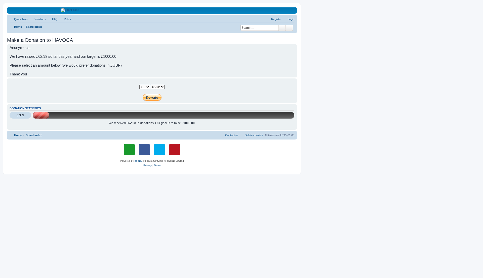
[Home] (152, 10)
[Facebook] (144, 149)
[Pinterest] (174, 149)
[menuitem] (37, 19)
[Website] (129, 149)
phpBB (139, 160)
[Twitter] (159, 149)
